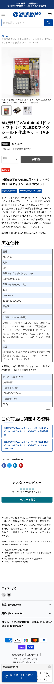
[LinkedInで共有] (15, 465)
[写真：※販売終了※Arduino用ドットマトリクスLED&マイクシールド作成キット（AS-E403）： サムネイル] (27, 110)
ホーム (5, 36)
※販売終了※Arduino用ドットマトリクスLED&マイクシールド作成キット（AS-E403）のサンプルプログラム (26, 445)
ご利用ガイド (33, 654)
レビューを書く (27, 499)
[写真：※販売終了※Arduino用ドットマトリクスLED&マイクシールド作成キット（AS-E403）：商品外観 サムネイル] (6, 110)
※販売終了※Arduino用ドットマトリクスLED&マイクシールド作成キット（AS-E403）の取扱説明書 (26, 431)
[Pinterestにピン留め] (21, 465)
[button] (19, 676)
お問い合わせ (18, 654)
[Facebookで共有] (4, 465)
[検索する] (48, 22)
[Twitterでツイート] (9, 465)
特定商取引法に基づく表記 (25, 658)
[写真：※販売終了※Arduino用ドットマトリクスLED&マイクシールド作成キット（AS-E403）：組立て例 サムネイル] (17, 110)
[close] (49, 666)
